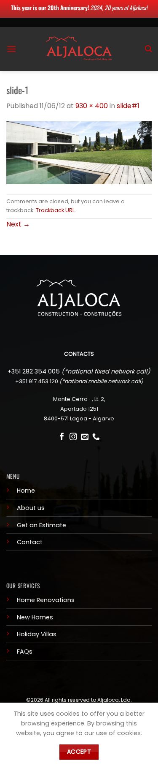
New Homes (35, 617)
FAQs (24, 651)
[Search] (148, 49)
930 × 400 (91, 106)
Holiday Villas (36, 634)
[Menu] (11, 48)
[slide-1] (79, 152)
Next (18, 224)
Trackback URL (55, 210)
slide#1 (128, 106)
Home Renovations (46, 600)
